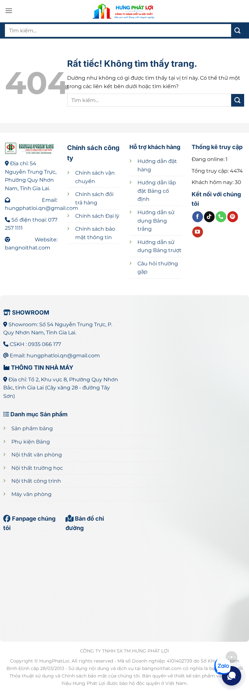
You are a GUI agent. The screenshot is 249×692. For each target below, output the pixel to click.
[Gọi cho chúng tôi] (221, 216)
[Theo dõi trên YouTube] (197, 231)
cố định (156, 190)
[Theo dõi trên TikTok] (209, 216)
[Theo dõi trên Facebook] (197, 216)
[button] (9, 10)
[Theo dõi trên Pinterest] (232, 216)
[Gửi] (237, 30)
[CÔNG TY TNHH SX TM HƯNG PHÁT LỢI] (124, 11)
